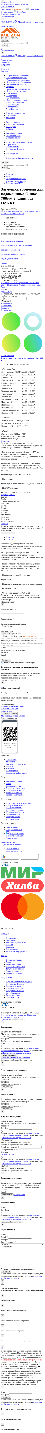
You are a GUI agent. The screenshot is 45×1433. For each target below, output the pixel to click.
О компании (11, 115)
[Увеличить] (9, 753)
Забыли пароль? (8, 1154)
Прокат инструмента (15, 124)
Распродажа (11, 127)
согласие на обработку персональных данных (20, 1049)
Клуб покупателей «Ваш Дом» (19, 142)
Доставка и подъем (14, 133)
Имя (3, 1234)
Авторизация (19, 1195)
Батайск (18, 4)
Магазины (10, 118)
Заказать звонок (13, 838)
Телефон (4, 652)
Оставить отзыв (8, 533)
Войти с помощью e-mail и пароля (15, 1058)
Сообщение (6, 1247)
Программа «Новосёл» (15, 149)
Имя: (3, 1043)
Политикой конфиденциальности (16, 1053)
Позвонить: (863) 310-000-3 (12, 706)
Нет (11, 626)
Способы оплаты (13, 136)
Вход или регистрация (10, 14)
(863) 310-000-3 (7, 6)
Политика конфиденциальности (19, 158)
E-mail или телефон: (9, 1147)
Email (3, 655)
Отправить (6, 660)
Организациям (12, 147)
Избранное (10, 129)
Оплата (22, 716)
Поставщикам (12, 153)
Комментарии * (7, 631)
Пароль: (4, 1152)
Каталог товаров (13, 122)
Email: (3, 1192)
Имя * (3, 647)
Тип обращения (8, 1242)
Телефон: (5, 1039)
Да (5, 626)
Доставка (14, 716)
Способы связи (7, 16)
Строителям (11, 144)
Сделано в (5, 1019)
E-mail (4, 1237)
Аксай (25, 4)
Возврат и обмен (13, 138)
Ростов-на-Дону (8, 4)
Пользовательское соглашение (14, 1015)
